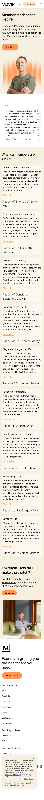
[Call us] (20, 4)
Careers (5, 712)
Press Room (7, 707)
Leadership (6, 701)
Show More (8, 195)
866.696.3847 (9, 582)
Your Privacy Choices (12, 775)
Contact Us (9, 593)
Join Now (10, 47)
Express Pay (29, 4)
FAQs (4, 690)
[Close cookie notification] (33, 758)
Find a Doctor (12, 675)
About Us (6, 696)
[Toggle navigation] (40, 4)
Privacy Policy (28, 779)
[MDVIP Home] (8, 4)
